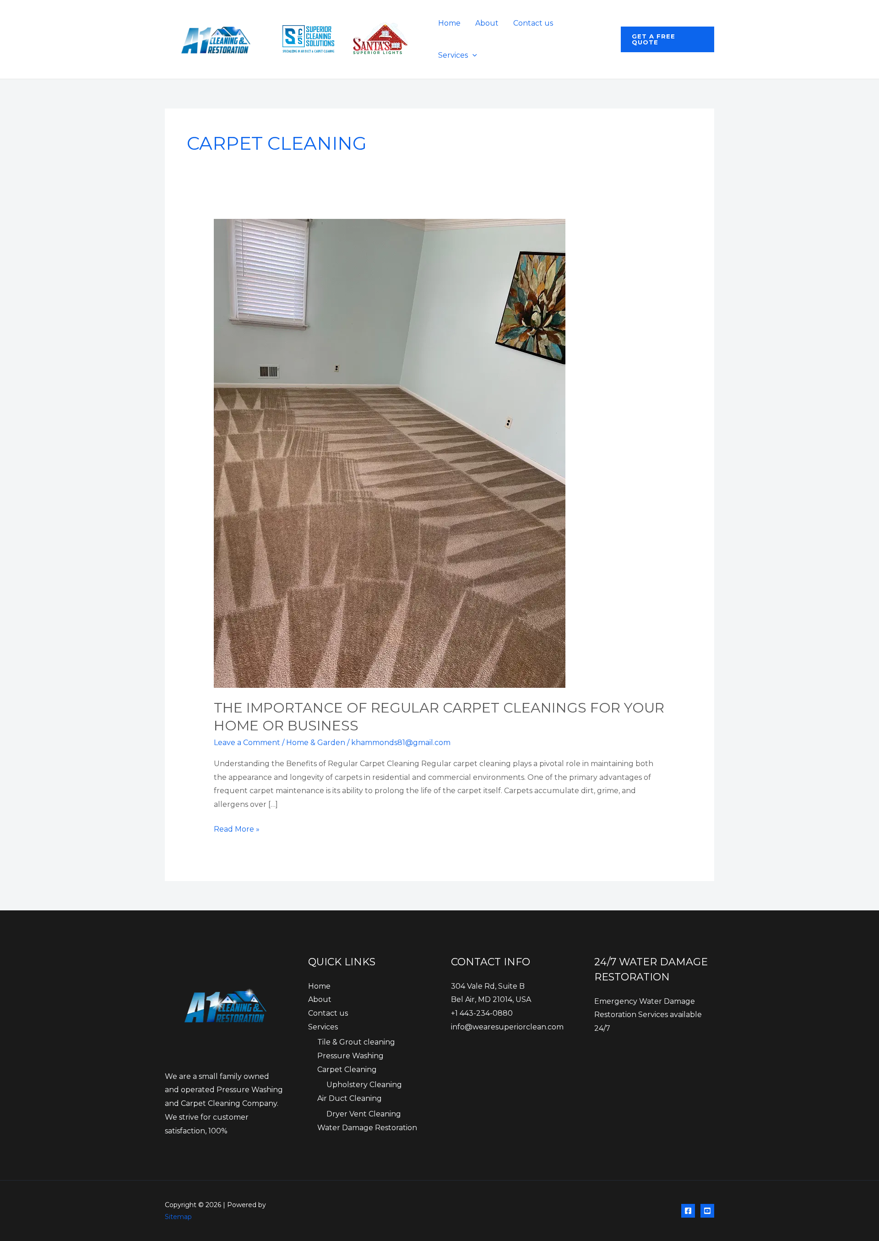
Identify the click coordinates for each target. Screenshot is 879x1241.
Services (453, 55)
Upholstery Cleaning (364, 1084)
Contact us (533, 23)
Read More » (237, 830)
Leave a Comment (247, 742)
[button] (472, 55)
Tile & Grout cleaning (356, 1042)
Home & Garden (315, 742)
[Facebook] (688, 1211)
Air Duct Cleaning (349, 1098)
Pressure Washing (350, 1055)
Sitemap (178, 1217)
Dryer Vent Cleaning (363, 1114)
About (487, 23)
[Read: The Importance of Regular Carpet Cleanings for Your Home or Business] (389, 453)
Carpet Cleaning (347, 1069)
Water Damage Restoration (367, 1127)
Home (449, 23)
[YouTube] (707, 1211)
